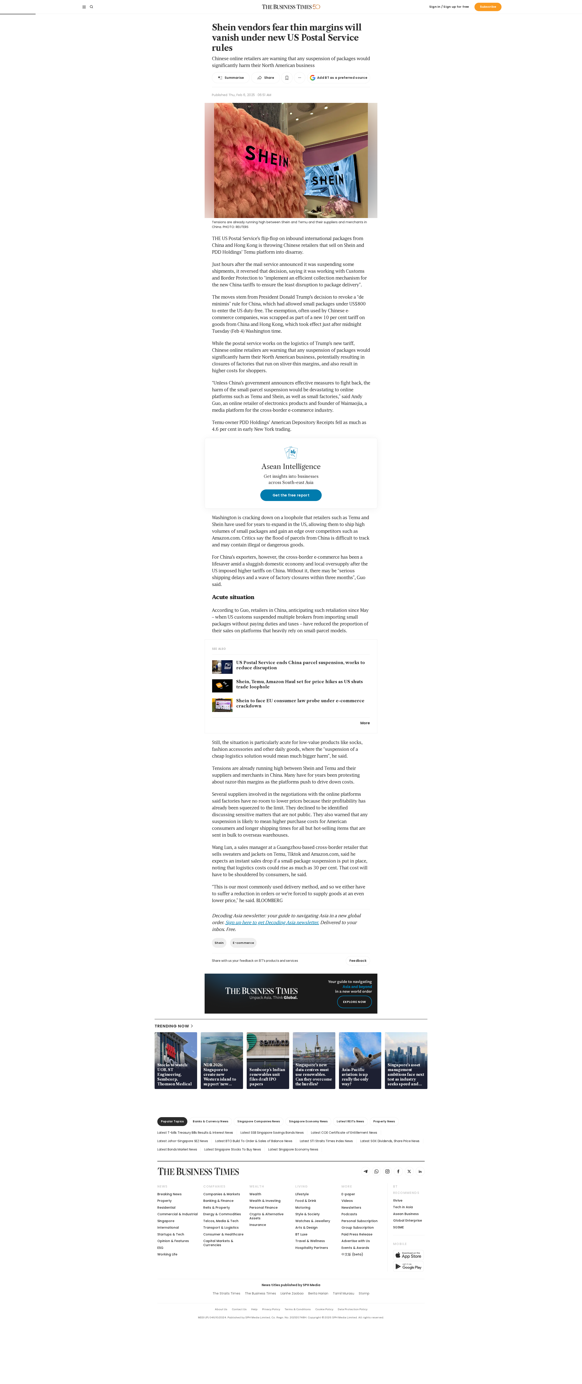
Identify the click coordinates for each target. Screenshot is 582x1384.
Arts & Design (306, 1227)
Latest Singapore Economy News (293, 1149)
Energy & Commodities (222, 1214)
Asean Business (406, 1214)
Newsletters (351, 1207)
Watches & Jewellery (312, 1221)
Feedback (357, 960)
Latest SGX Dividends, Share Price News (389, 1141)
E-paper (348, 1194)
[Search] (91, 6)
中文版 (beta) (352, 1254)
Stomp (364, 1293)
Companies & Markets (221, 1194)
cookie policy (324, 1309)
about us (221, 1309)
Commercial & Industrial (177, 1214)
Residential (166, 1207)
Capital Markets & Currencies (218, 1243)
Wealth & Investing (265, 1200)
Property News (384, 1121)
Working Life (167, 1254)
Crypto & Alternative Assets (266, 1216)
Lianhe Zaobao (292, 1293)
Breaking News (169, 1194)
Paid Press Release (356, 1234)
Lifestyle (302, 1194)
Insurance (257, 1225)
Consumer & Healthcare (223, 1234)
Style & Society (307, 1214)
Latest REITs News (350, 1121)
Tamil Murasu (343, 1293)
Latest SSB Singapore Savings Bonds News (272, 1132)
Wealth (255, 1194)
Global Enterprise (407, 1220)
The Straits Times (226, 1293)
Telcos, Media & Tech (220, 1221)
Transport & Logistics (221, 1227)
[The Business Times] (287, 6)
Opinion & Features (173, 1241)
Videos (347, 1200)
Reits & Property (216, 1207)
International (168, 1227)
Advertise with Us (355, 1241)
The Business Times (260, 1293)
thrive (397, 1200)
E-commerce (243, 943)
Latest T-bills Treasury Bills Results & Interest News (195, 1132)
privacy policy (271, 1309)
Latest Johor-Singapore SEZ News (182, 1141)
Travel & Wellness (310, 1241)
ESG (160, 1247)
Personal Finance (263, 1207)
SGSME (398, 1227)
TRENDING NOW (172, 1026)
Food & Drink (305, 1200)
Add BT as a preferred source (342, 77)
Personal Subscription (359, 1221)
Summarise (234, 77)
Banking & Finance (218, 1200)
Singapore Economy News (308, 1121)
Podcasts (349, 1214)
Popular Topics (172, 1121)
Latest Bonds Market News (177, 1149)
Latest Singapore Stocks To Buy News (232, 1149)
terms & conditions (298, 1309)
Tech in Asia (403, 1207)
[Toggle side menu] (84, 6)
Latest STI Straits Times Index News (326, 1141)
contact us (239, 1309)
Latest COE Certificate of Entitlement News (344, 1132)
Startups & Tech (170, 1234)
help (254, 1309)
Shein (219, 943)
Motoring (302, 1207)
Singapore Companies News (258, 1121)
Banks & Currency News (210, 1121)
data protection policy (352, 1309)
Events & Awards (355, 1247)
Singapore (165, 1221)
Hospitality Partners (311, 1247)
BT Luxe (301, 1234)
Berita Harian (318, 1293)
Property (164, 1200)
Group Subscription (357, 1227)
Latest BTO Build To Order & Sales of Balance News (253, 1141)
